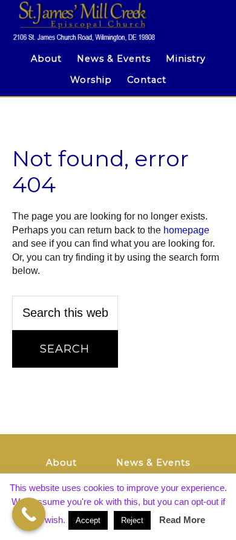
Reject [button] (132, 520)
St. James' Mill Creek (118, 21)
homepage (186, 230)
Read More (182, 520)
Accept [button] (88, 520)
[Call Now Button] (28, 514)
